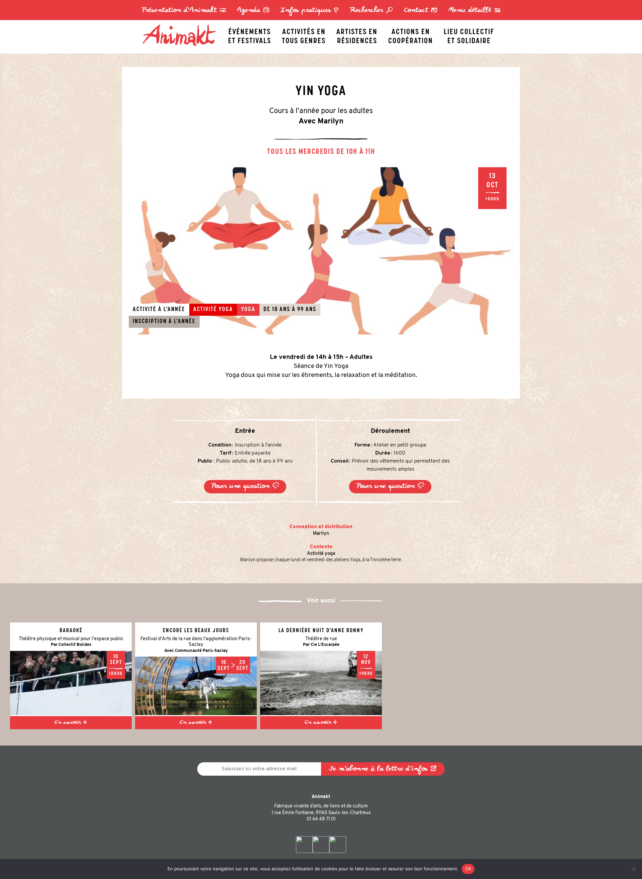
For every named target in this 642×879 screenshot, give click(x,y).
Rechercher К (371, 10)
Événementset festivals (249, 34)
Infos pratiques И (309, 10)
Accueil (182, 26)
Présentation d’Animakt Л (183, 10)
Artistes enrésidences (357, 34)
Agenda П (253, 10)
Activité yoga (321, 553)
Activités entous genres (304, 34)
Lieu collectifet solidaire (469, 34)
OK (468, 868)
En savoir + (71, 722)
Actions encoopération (410, 34)
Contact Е (421, 10)
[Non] (633, 869)
